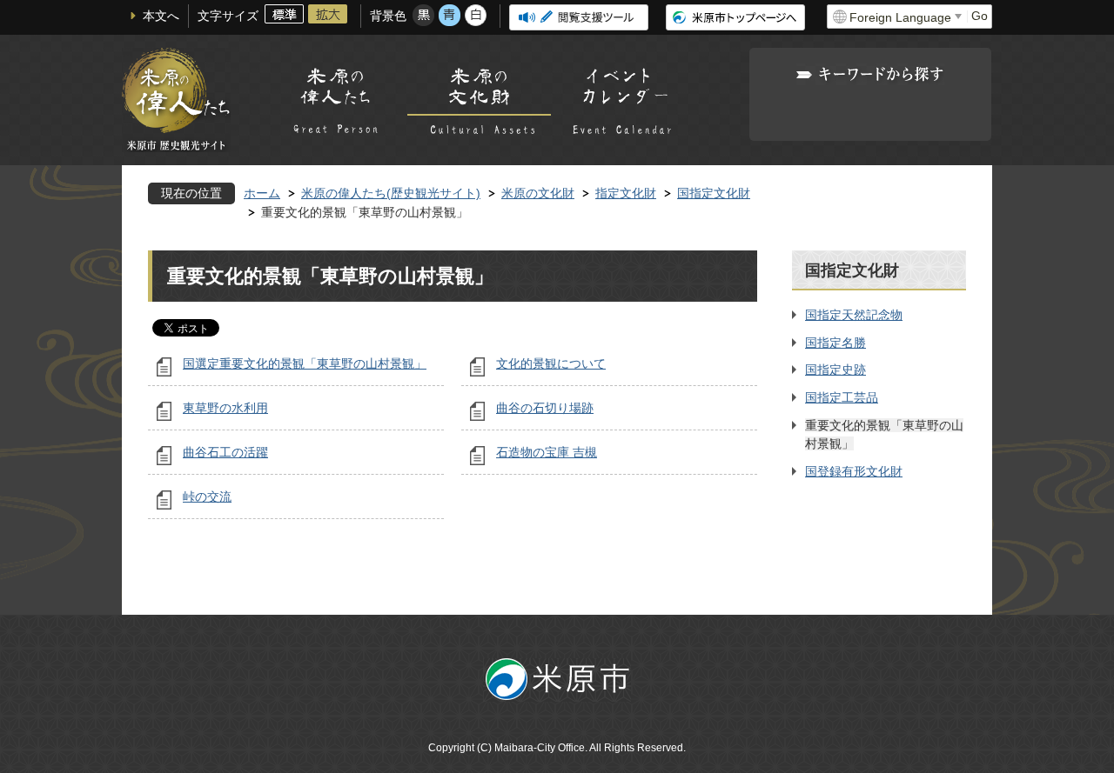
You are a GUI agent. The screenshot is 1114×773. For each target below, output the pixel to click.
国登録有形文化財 (854, 471)
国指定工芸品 (841, 397)
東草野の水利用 (225, 408)
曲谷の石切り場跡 (545, 408)
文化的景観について (551, 363)
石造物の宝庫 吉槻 (546, 452)
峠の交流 (207, 496)
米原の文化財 (537, 193)
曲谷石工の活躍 (225, 452)
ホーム (262, 193)
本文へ (161, 16)
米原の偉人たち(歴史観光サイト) (390, 193)
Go (979, 16)
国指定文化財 (713, 193)
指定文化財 (625, 193)
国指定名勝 (835, 343)
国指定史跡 (835, 370)
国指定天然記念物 (854, 315)
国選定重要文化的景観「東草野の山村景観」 (304, 363)
